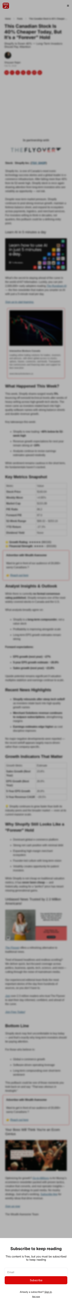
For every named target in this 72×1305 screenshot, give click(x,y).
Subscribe (36, 1280)
